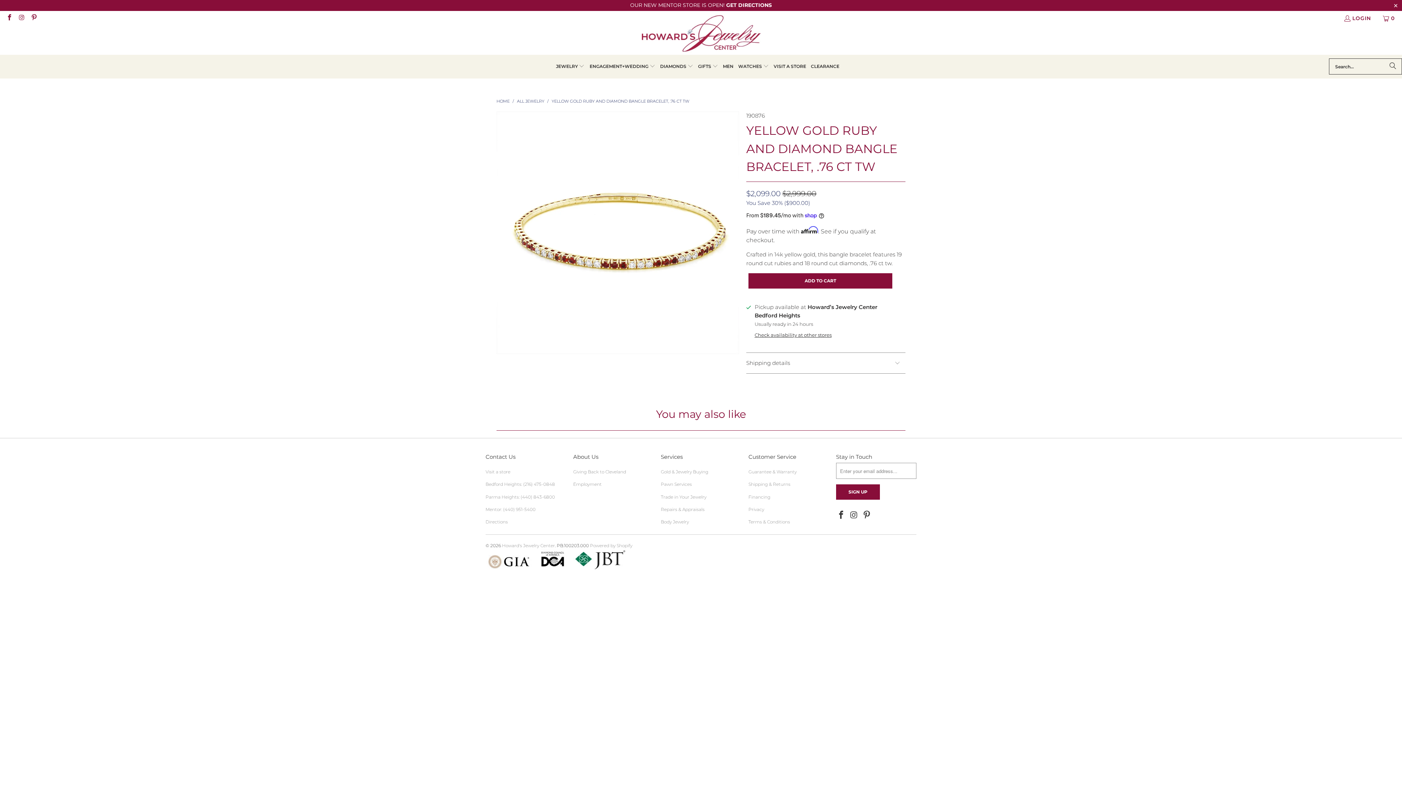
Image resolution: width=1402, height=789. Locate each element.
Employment (587, 484)
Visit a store (498, 471)
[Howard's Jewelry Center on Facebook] (9, 18)
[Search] (1393, 66)
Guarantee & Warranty (772, 471)
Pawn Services (676, 484)
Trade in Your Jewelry (683, 497)
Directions (497, 522)
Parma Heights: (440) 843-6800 (520, 497)
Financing (759, 497)
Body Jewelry (675, 522)
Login (1361, 18)
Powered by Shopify (611, 545)
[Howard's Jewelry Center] (701, 35)
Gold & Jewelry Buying (684, 471)
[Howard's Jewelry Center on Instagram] (21, 18)
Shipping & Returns (769, 484)
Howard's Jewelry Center (528, 545)
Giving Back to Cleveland (599, 471)
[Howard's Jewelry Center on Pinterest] (33, 18)
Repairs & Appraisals (683, 509)
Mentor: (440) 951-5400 (511, 509)
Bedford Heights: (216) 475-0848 (520, 484)
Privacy (756, 509)
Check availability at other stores (793, 335)
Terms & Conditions (769, 522)
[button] (570, 67)
